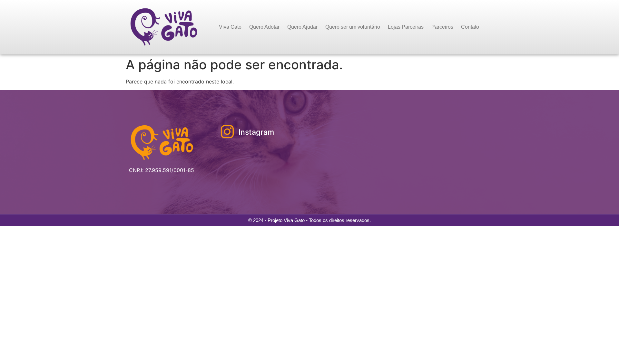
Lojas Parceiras (406, 27)
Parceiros (442, 27)
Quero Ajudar (302, 27)
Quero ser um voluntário (352, 27)
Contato (470, 27)
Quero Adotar (264, 27)
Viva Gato (230, 27)
